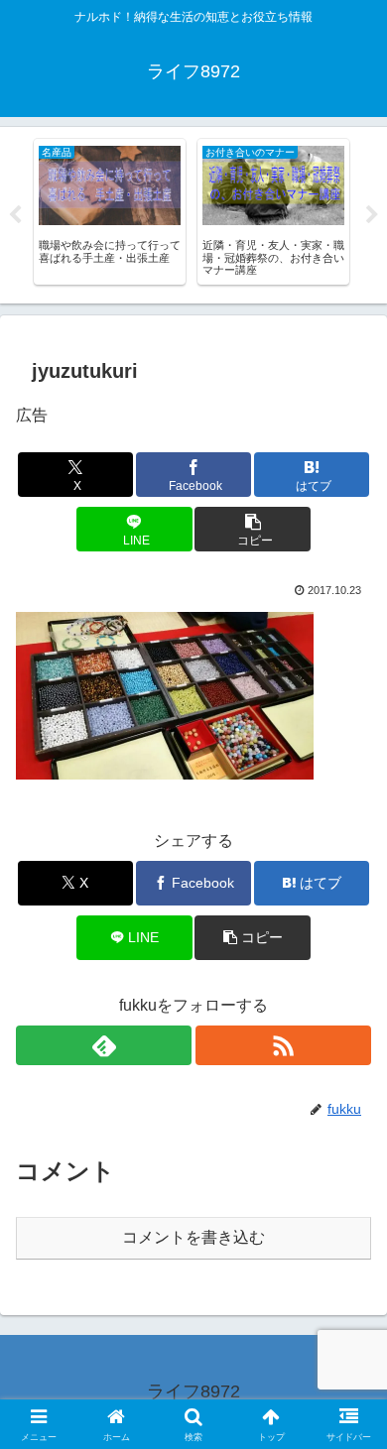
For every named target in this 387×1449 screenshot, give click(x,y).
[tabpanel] (110, 212)
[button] (252, 529)
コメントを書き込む (193, 1237)
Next (372, 215)
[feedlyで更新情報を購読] (104, 1045)
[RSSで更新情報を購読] (283, 1045)
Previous (15, 215)
